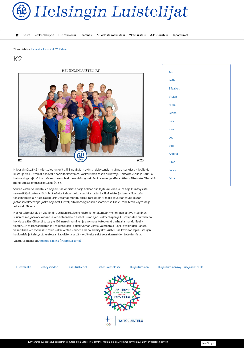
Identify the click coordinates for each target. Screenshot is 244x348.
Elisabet (174, 88)
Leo (171, 137)
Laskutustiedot (77, 267)
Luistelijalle (23, 267)
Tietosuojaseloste (109, 267)
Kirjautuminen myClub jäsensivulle (180, 267)
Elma (172, 162)
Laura (172, 170)
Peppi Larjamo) (71, 240)
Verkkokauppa (44, 35)
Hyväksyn (208, 343)
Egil (171, 145)
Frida (172, 104)
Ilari (171, 121)
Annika (173, 153)
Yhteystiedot (49, 267)
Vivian (173, 96)
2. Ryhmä (61, 49)
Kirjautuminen (139, 267)
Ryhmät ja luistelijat (42, 49)
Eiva (171, 129)
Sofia (172, 80)
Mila (172, 178)
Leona (173, 112)
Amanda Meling (48, 240)
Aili (171, 72)
